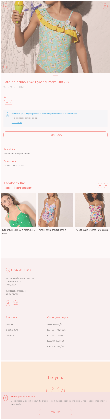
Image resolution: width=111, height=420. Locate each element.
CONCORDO (55, 412)
